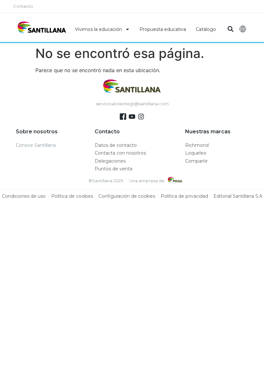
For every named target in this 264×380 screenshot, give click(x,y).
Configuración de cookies (127, 196)
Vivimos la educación (98, 29)
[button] (230, 29)
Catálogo (206, 29)
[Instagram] (141, 116)
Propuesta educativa (162, 29)
